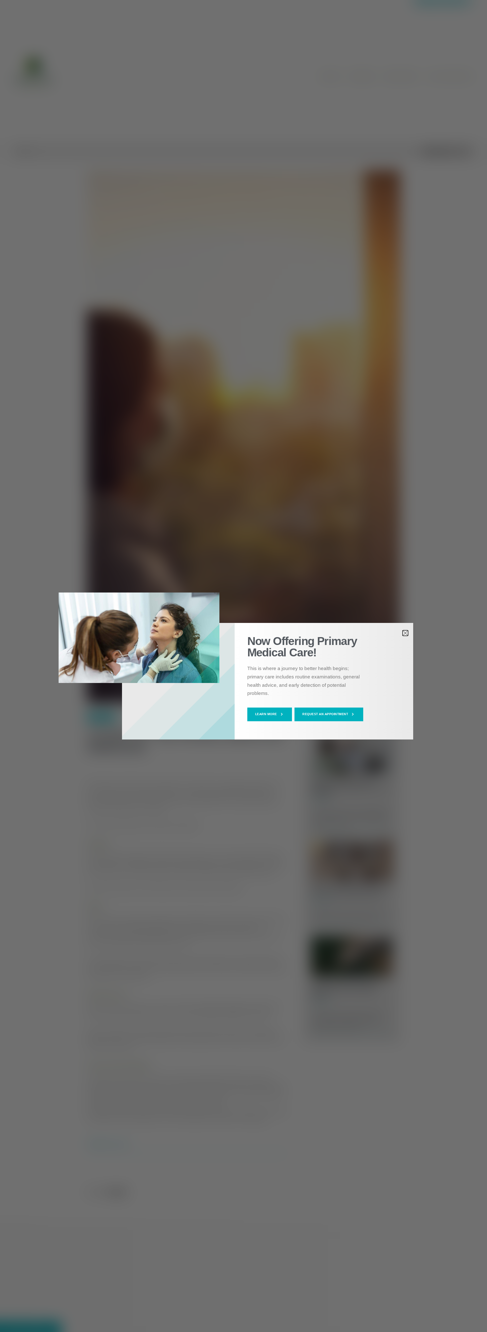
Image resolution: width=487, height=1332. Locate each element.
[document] (243, 666)
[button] (269, 714)
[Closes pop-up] (405, 633)
